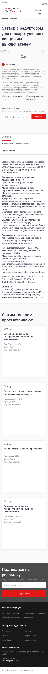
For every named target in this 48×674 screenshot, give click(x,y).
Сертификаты (7, 640)
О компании (7, 631)
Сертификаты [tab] (8, 150)
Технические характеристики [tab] (16, 143)
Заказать (39, 116)
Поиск (39, 14)
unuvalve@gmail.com (10, 661)
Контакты (28, 631)
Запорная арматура (10, 613)
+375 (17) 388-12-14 (10, 648)
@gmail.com (10, 8)
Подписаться (24, 593)
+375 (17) (11, 11)
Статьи (5, 636)
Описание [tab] (6, 137)
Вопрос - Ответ (30, 636)
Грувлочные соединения (34, 613)
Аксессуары (29, 618)
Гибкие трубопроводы (11, 618)
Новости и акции (31, 640)
